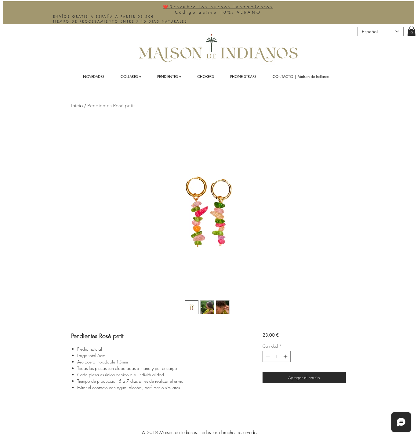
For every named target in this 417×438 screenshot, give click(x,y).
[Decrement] (267, 356)
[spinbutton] (276, 356)
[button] (411, 31)
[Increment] (286, 356)
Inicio (77, 105)
